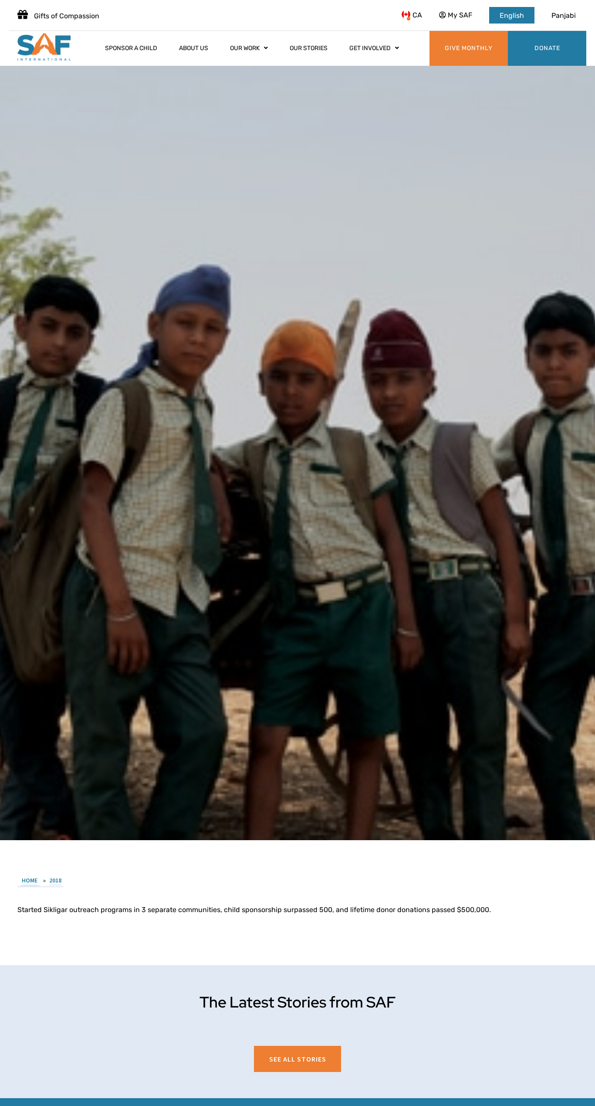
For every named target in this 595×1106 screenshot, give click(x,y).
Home (29, 880)
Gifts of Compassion (65, 16)
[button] (297, 1059)
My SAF (459, 15)
